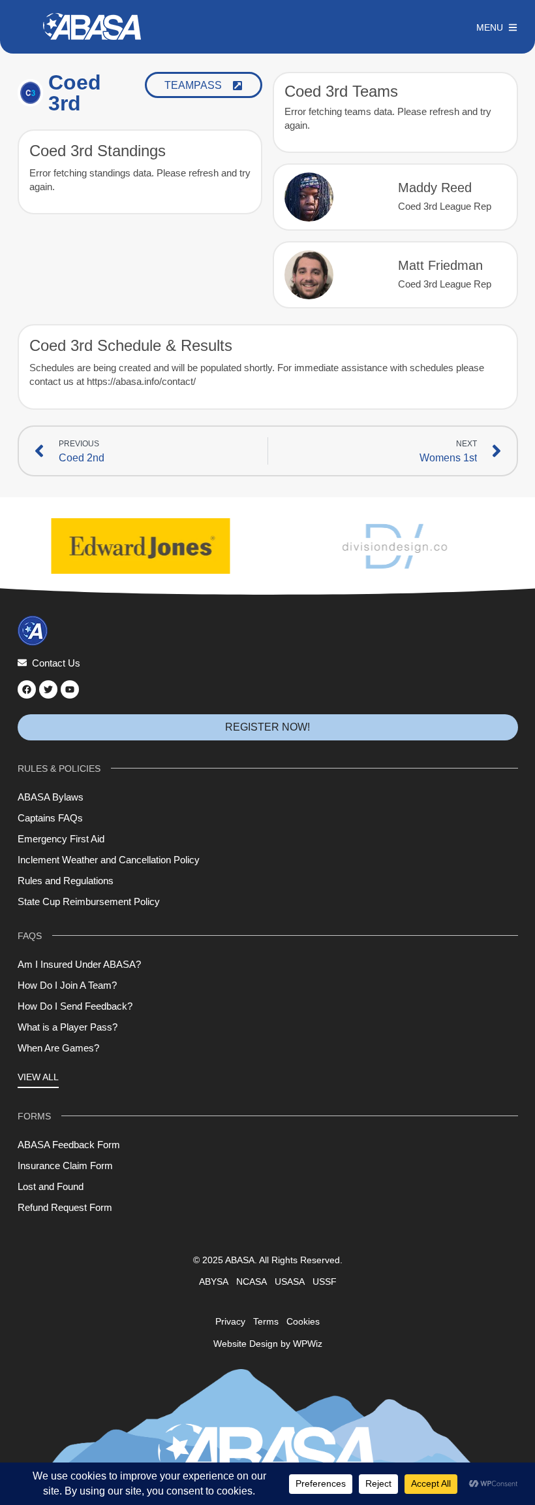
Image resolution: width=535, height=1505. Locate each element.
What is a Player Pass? (67, 1027)
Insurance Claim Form (65, 1165)
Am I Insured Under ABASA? (79, 964)
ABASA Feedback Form (69, 1144)
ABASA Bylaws (51, 796)
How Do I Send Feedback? (75, 1006)
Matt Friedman (440, 265)
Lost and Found (51, 1186)
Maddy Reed (435, 187)
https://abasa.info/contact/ (141, 381)
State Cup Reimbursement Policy (89, 901)
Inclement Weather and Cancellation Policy (109, 859)
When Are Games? (58, 1047)
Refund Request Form (65, 1207)
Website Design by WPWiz (267, 1343)
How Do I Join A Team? (67, 985)
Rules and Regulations (66, 880)
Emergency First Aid (61, 838)
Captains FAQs (50, 817)
